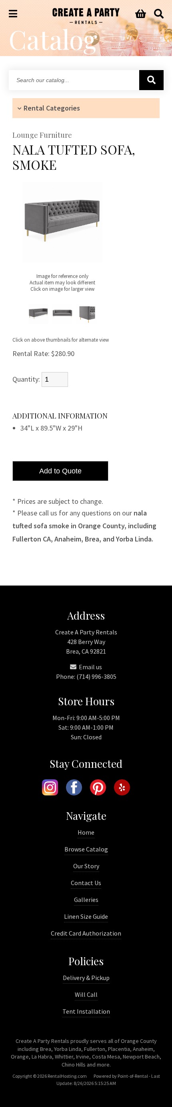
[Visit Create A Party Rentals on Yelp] (122, 788)
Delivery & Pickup (86, 978)
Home (86, 832)
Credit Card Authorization (86, 933)
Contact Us (86, 883)
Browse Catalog (86, 849)
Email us (90, 667)
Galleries (86, 900)
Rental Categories (52, 108)
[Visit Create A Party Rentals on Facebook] (74, 788)
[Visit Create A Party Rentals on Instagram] (50, 788)
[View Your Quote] (140, 14)
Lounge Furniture (42, 135)
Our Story (86, 866)
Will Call (86, 994)
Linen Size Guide (86, 916)
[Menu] (13, 14)
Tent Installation (86, 1011)
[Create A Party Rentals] (86, 21)
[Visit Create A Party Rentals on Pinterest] (98, 788)
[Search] (159, 14)
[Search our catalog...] (151, 80)
